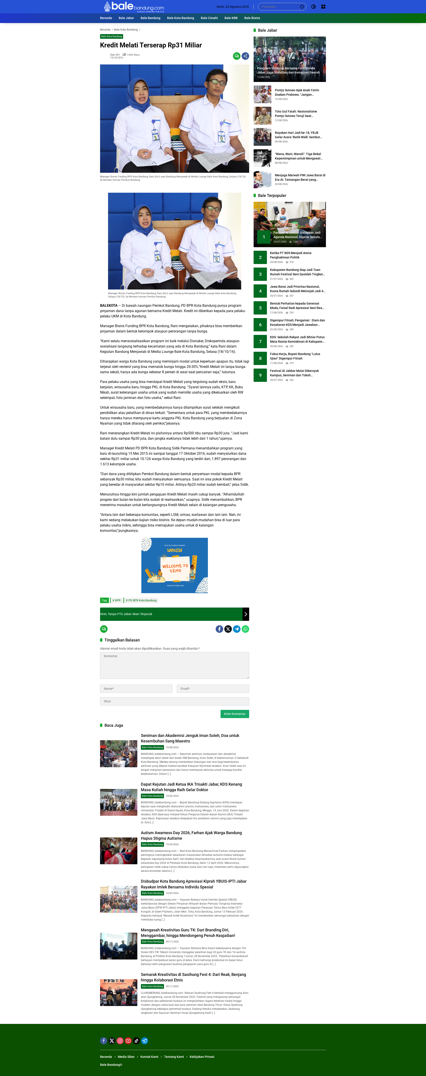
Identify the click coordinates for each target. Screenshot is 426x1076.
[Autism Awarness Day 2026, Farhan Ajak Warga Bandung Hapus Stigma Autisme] (118, 850)
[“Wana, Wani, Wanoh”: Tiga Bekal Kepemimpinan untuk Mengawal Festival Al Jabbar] (262, 158)
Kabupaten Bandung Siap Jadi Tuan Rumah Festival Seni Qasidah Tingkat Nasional (296, 272)
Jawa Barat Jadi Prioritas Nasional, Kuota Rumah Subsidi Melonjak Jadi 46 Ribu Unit (297, 289)
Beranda (106, 1057)
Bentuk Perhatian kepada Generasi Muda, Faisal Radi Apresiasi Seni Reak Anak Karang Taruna (297, 306)
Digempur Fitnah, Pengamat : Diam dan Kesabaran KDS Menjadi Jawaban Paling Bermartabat (297, 323)
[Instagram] (120, 1040)
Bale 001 (115, 55)
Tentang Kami (174, 1057)
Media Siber (126, 1057)
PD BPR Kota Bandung (142, 600)
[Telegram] (237, 629)
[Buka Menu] (323, 6)
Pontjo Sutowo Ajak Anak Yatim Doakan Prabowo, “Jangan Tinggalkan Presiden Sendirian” (297, 92)
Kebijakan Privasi (202, 1057)
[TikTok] (136, 1040)
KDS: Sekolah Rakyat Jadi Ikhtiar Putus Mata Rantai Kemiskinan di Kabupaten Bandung (297, 340)
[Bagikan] (245, 56)
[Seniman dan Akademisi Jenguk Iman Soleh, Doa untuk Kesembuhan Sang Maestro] (118, 753)
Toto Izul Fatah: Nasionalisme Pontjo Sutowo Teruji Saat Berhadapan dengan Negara (296, 114)
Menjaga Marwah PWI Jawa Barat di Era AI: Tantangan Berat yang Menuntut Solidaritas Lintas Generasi (300, 177)
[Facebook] (219, 629)
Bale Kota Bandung (111, 36)
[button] (302, 6)
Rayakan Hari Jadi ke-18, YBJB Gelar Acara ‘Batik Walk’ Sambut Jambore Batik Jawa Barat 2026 (297, 135)
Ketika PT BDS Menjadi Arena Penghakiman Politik (291, 255)
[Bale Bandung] (133, 6)
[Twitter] (228, 629)
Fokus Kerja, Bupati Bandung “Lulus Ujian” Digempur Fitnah (295, 356)
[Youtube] (128, 1040)
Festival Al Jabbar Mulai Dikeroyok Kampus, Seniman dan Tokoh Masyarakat (294, 373)
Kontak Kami (149, 1057)
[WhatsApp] (245, 629)
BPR (117, 600)
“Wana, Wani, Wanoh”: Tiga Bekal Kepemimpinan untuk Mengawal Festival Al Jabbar (298, 156)
